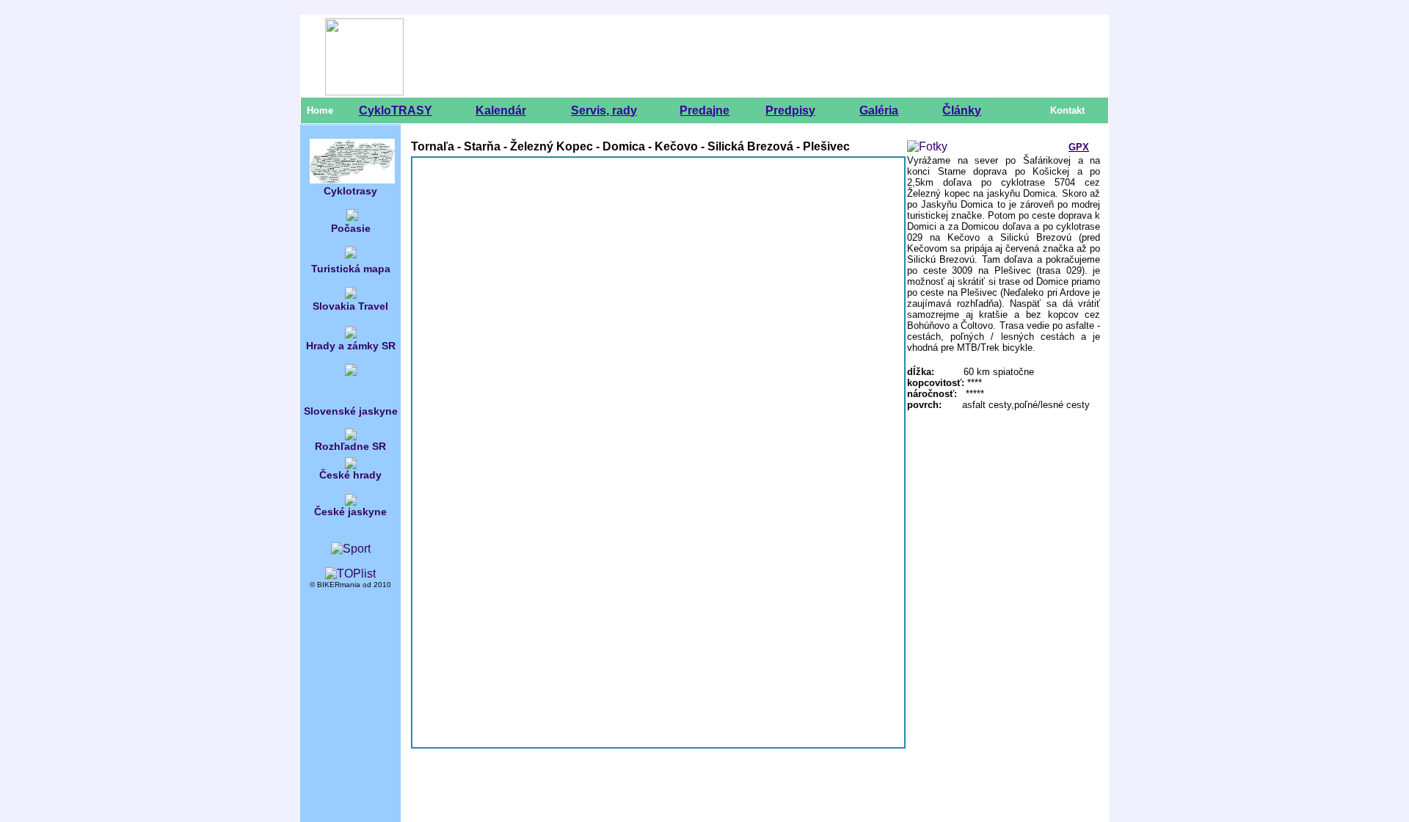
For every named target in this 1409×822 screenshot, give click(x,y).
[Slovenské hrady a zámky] (351, 335)
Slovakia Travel (350, 306)
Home (320, 110)
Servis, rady (604, 110)
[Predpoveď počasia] (352, 218)
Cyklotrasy (350, 191)
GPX (1078, 147)
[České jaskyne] (351, 496)
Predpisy (790, 110)
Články (961, 110)
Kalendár (501, 110)
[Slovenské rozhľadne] (351, 436)
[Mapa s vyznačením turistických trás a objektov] (351, 254)
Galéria (878, 110)
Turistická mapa (350, 268)
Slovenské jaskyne (351, 411)
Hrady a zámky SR (351, 346)
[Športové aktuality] (351, 548)
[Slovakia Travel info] (351, 295)
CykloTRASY (395, 110)
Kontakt (1067, 110)
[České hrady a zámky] (351, 465)
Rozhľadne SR (350, 446)
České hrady (350, 475)
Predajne (704, 110)
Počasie (351, 228)
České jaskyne (350, 511)
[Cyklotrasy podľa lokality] (352, 181)
